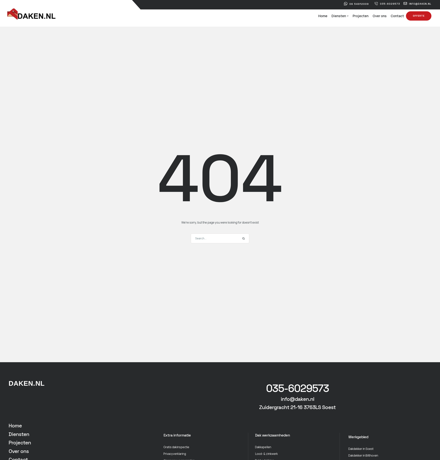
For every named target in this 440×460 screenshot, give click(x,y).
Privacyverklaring (174, 454)
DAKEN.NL (27, 383)
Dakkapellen (263, 447)
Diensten (19, 434)
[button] (348, 16)
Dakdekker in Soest (360, 449)
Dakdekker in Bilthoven (363, 455)
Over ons (19, 451)
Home (15, 425)
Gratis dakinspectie (176, 447)
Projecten (20, 442)
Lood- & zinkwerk (266, 454)
